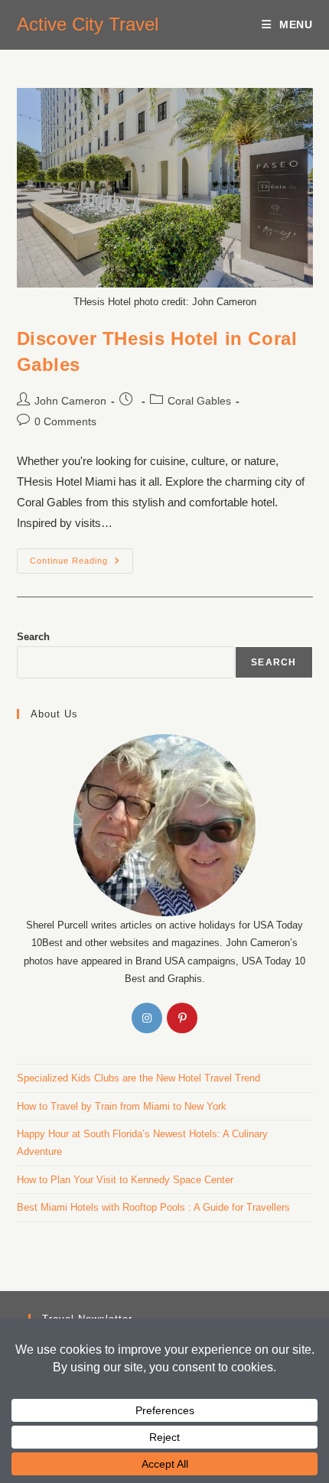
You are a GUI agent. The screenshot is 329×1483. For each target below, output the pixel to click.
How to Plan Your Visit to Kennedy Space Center (125, 1179)
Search (33, 636)
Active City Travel (87, 24)
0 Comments (65, 421)
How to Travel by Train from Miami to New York (121, 1106)
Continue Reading (81, 556)
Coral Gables (199, 401)
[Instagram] (147, 1018)
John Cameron (70, 401)
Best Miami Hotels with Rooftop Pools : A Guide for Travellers (153, 1207)
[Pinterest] (182, 1018)
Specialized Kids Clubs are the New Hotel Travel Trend (138, 1078)
